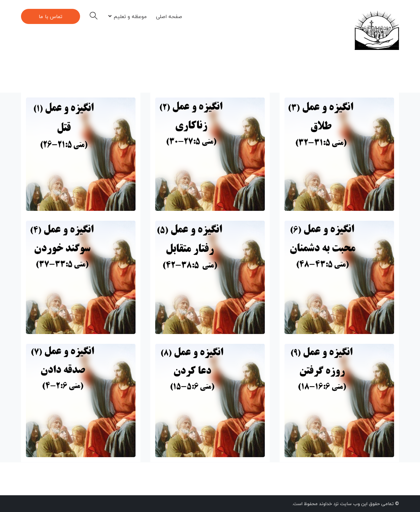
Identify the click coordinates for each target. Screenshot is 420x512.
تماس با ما (50, 16)
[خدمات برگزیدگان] (377, 29)
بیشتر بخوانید (70, 194)
